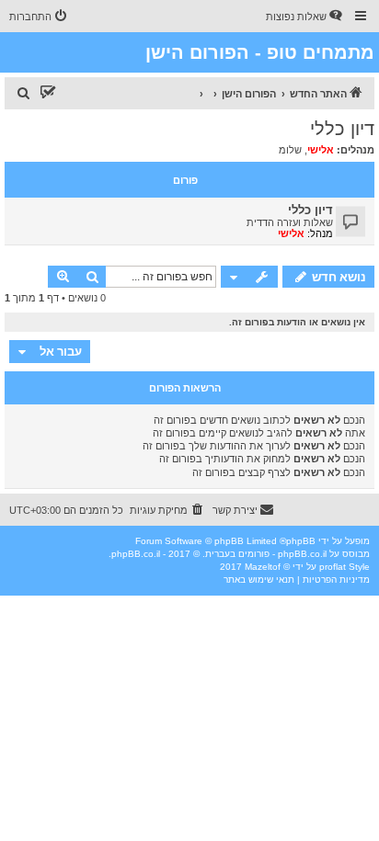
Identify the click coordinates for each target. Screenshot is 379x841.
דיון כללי (342, 129)
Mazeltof (263, 567)
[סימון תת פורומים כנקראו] (48, 94)
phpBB (301, 541)
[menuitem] (305, 17)
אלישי (320, 149)
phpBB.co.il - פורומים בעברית (266, 554)
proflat (332, 567)
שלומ (290, 149)
